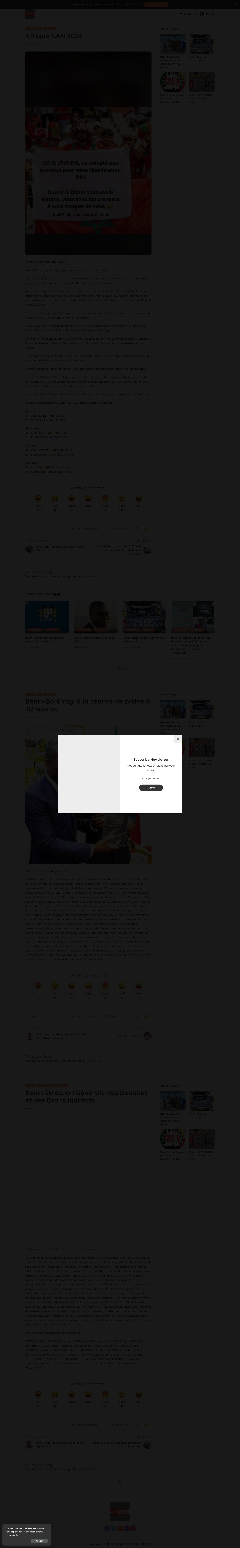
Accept (39, 1541)
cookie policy (13, 1535)
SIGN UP (151, 788)
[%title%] (178, 739)
